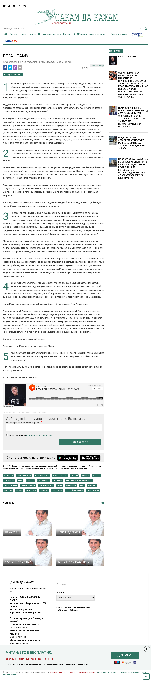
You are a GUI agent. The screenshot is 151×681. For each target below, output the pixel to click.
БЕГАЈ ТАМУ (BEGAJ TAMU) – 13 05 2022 (31, 412)
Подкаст (67, 34)
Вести (13, 34)
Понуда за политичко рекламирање (82, 672)
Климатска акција (97, 34)
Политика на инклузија (129, 672)
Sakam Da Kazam (9, 412)
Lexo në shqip (97, 66)
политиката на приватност (39, 435)
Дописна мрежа (28, 34)
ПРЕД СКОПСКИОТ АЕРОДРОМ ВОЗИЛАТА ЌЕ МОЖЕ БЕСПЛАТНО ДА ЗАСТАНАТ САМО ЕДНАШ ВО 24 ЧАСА (132, 143)
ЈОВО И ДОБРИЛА (69, 532)
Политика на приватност (108, 672)
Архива (60, 592)
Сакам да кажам (119, 34)
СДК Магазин (80, 34)
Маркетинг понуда (58, 672)
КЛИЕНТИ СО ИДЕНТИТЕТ (74, 561)
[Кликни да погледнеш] (27, 523)
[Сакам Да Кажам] (75, 24)
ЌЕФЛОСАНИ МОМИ (128, 56)
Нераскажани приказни (49, 34)
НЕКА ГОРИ (12, 532)
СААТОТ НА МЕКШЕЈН (19, 561)
